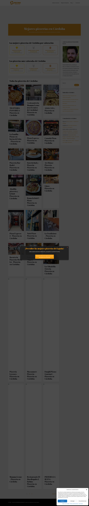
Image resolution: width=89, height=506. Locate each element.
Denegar (72, 501)
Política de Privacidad (74, 503)
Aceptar (62, 501)
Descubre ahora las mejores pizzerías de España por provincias (44, 256)
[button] (86, 489)
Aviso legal (81, 503)
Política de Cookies (65, 503)
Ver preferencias (82, 501)
